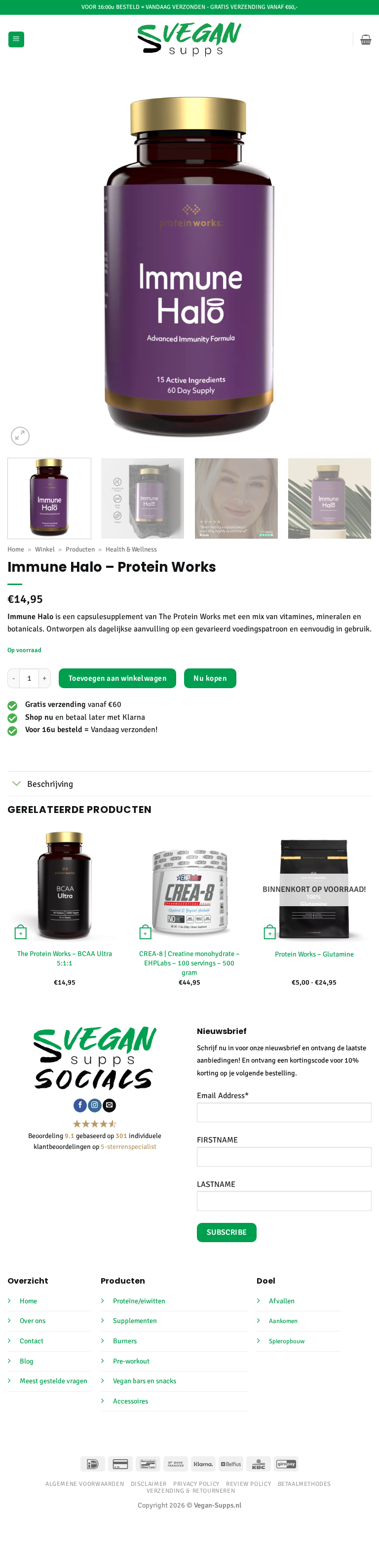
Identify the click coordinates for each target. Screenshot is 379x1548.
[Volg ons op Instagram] (94, 1105)
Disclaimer (149, 1484)
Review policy (248, 1484)
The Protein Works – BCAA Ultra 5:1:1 (64, 958)
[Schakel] (17, 784)
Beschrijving (50, 783)
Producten (80, 549)
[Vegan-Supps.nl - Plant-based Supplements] (189, 39)
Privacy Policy (196, 1484)
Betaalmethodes (305, 1484)
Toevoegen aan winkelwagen (118, 678)
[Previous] (27, 265)
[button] (16, 40)
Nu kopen (210, 678)
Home (15, 549)
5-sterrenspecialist (128, 1147)
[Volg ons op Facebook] (80, 1105)
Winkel (45, 549)
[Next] (352, 265)
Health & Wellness (131, 549)
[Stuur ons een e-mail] (109, 1105)
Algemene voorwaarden (84, 1484)
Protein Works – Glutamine (314, 954)
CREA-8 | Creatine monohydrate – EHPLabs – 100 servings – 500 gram (189, 962)
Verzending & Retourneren (191, 1491)
